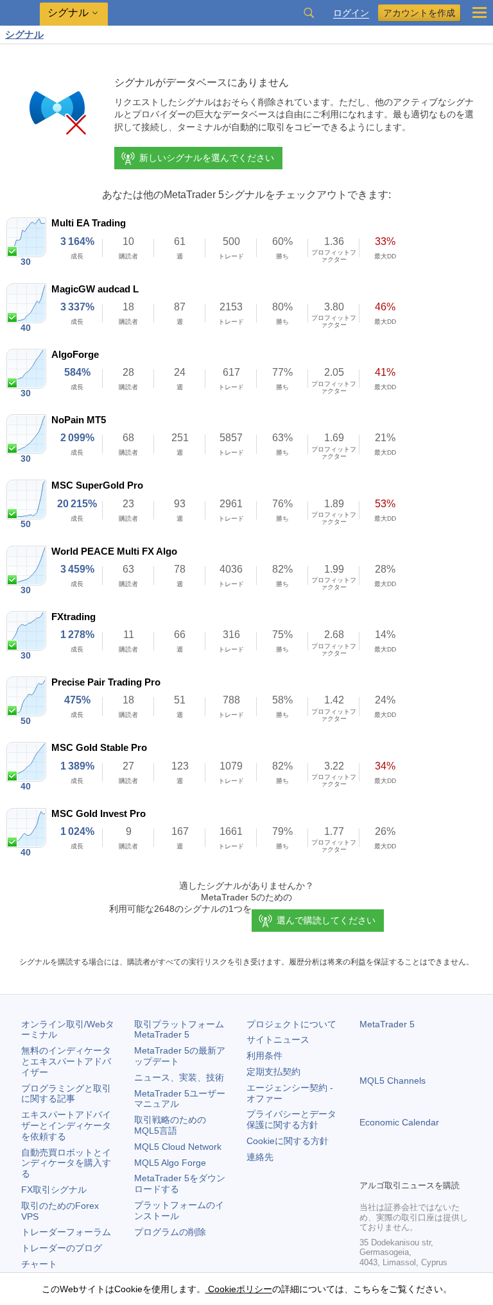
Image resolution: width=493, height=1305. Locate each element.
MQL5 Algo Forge (170, 1163)
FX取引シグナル (54, 1189)
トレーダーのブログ (61, 1248)
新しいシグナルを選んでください (206, 158)
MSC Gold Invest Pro (98, 813)
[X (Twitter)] (408, 1167)
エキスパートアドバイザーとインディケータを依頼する (66, 1125)
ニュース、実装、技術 (179, 1077)
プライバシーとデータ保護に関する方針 (291, 1119)
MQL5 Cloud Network (177, 1146)
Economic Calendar (399, 1122)
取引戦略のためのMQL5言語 (170, 1125)
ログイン (351, 13)
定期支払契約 (273, 1071)
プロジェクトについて (291, 1024)
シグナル (24, 34)
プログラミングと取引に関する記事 (66, 1093)
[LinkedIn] (449, 1167)
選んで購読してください (326, 920)
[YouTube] (429, 1167)
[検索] (308, 13)
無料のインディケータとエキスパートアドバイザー (66, 1061)
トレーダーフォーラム (66, 1232)
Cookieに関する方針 (287, 1141)
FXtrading (73, 616)
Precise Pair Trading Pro (105, 682)
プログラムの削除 (170, 1232)
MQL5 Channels (392, 1080)
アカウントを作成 (419, 13)
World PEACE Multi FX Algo (114, 551)
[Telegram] (387, 1167)
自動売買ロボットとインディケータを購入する (66, 1163)
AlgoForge (75, 354)
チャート (39, 1264)
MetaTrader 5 (387, 1024)
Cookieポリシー (238, 1289)
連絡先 (259, 1157)
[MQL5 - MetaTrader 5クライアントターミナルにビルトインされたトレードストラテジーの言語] (20, 13)
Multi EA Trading (88, 222)
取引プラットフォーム (183, 1029)
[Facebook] (367, 1167)
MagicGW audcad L (95, 288)
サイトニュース (277, 1039)
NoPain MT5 (78, 419)
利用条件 (264, 1055)
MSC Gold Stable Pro (99, 747)
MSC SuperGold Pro (97, 485)
